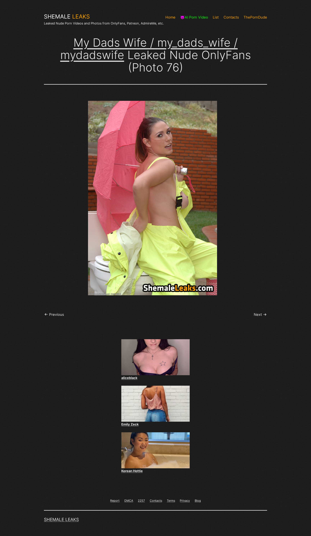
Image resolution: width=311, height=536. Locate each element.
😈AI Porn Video (194, 17)
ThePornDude (255, 17)
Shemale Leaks (61, 519)
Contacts (231, 17)
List (216, 17)
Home (170, 17)
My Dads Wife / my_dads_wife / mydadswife (149, 49)
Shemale (67, 16)
